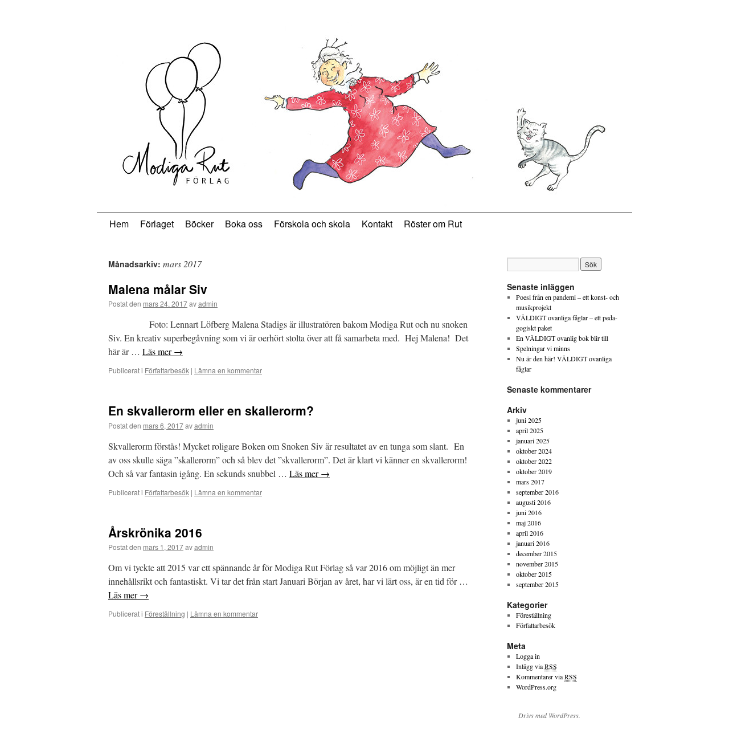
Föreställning (165, 613)
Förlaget (157, 223)
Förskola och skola (312, 223)
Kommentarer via (546, 676)
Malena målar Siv (157, 288)
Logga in (528, 656)
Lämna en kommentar (228, 370)
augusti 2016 (533, 502)
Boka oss (244, 223)
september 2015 (537, 584)
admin (208, 303)
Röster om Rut (433, 223)
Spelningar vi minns (543, 348)
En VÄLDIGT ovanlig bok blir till (562, 338)
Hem (119, 223)
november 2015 (537, 563)
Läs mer (162, 351)
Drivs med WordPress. (549, 715)
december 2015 (536, 553)
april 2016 (529, 532)
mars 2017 (530, 481)
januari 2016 (533, 543)
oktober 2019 (534, 471)
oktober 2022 (534, 461)
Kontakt (377, 223)
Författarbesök (167, 370)
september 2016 (537, 491)
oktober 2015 (534, 573)
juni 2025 (529, 420)
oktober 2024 (534, 450)
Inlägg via (536, 666)
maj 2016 (528, 522)
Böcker (199, 223)
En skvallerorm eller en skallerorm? (211, 410)
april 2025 (529, 430)
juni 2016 (529, 512)
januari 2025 (533, 440)
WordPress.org (536, 686)
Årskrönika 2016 (155, 532)
